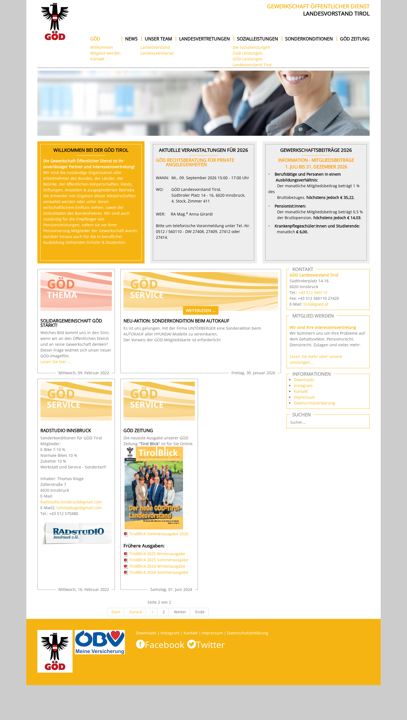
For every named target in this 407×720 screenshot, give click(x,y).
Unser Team (158, 39)
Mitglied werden (105, 53)
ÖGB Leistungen (247, 53)
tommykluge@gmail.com (79, 507)
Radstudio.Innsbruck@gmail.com (71, 501)
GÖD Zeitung (355, 39)
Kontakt (97, 59)
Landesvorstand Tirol (252, 64)
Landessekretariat (157, 53)
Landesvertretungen (204, 39)
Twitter (210, 644)
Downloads (304, 379)
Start (115, 611)
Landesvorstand (155, 47)
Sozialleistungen (257, 39)
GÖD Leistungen (248, 59)
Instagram (303, 385)
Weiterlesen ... (201, 310)
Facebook (164, 644)
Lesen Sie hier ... (55, 361)
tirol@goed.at (315, 304)
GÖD (95, 39)
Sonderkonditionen (309, 39)
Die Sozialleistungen (251, 47)
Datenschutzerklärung (314, 403)
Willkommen (101, 47)
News (131, 39)
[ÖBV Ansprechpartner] (100, 671)
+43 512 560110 (312, 292)
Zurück (135, 611)
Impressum (304, 397)
